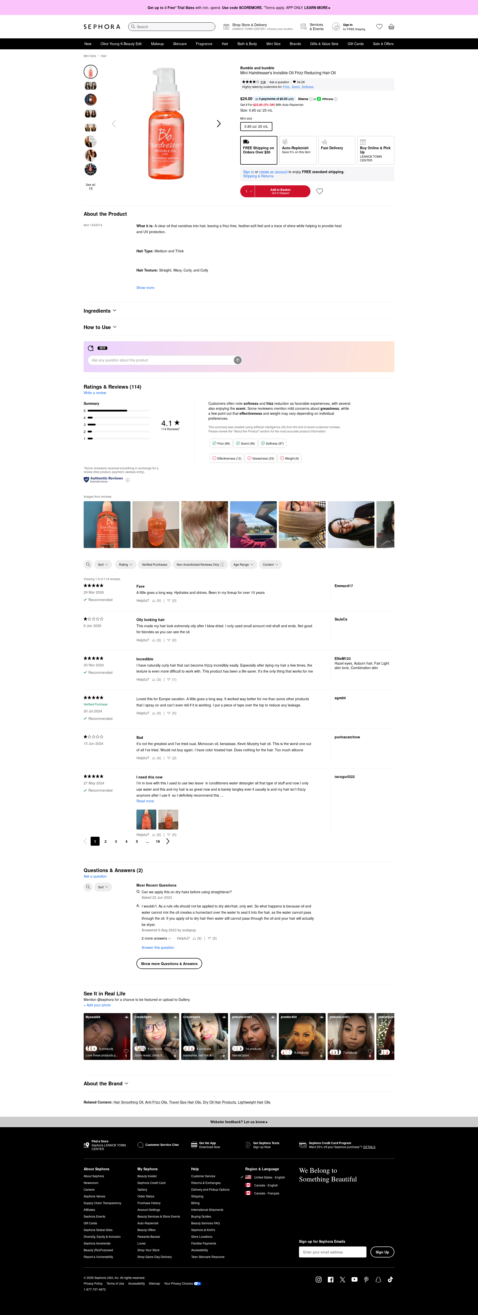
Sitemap (154, 1283)
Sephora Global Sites (98, 1230)
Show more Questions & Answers (169, 963)
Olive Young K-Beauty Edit (121, 43)
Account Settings (148, 1209)
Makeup (157, 43)
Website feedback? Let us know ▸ (239, 1121)
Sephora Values (94, 1196)
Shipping (197, 1196)
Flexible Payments (203, 1243)
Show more (145, 287)
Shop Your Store (148, 1250)
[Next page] (167, 841)
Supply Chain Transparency (102, 1203)
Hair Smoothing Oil (128, 1102)
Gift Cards (356, 43)
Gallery (142, 1189)
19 (158, 841)
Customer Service (203, 1176)
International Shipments (207, 1209)
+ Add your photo (97, 1005)
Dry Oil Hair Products (219, 1102)
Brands (295, 43)
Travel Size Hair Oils (185, 1102)
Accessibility (199, 1250)
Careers (89, 1189)
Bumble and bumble (257, 68)
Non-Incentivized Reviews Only (198, 564)
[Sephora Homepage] (102, 26)
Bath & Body (247, 43)
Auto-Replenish (148, 1223)
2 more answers (154, 938)
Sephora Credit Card (151, 1182)
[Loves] (379, 26)
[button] (311, 99)
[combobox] (171, 26)
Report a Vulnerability (98, 1256)
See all (90, 186)
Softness (307, 86)
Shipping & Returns (258, 175)
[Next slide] (218, 124)
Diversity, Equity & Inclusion (102, 1236)
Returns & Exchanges (206, 1182)
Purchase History (149, 1203)
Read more (145, 800)
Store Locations (201, 1236)
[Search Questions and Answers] (88, 887)
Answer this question (158, 947)
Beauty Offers (146, 1230)
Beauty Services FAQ (205, 1223)
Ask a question (279, 82)
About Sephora (94, 1176)
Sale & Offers (383, 43)
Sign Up (382, 1251)
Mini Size (273, 43)
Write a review (95, 392)
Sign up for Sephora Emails (322, 1241)
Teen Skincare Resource (208, 1256)
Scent (295, 86)
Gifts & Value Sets (324, 43)
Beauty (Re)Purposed (98, 1250)
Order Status (145, 1196)
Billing (195, 1203)
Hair (225, 43)
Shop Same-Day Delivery (154, 1256)
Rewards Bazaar (148, 1236)
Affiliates (89, 1209)
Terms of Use (115, 1283)
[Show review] (107, 524)
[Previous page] (85, 841)
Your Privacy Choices (178, 1283)
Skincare (180, 43)
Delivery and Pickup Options (210, 1189)
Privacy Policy (93, 1283)
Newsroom (91, 1182)
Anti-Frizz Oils (156, 1102)
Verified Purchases (154, 564)
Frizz (286, 86)
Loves (141, 1243)
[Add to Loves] (319, 191)
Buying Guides (201, 1216)
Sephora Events (94, 1216)
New (87, 43)
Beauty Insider (147, 1176)
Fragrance (204, 43)
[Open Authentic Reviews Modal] (128, 479)
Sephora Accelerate (97, 1243)
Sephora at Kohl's (203, 1230)
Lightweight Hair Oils (254, 1102)
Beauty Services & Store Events (158, 1216)
